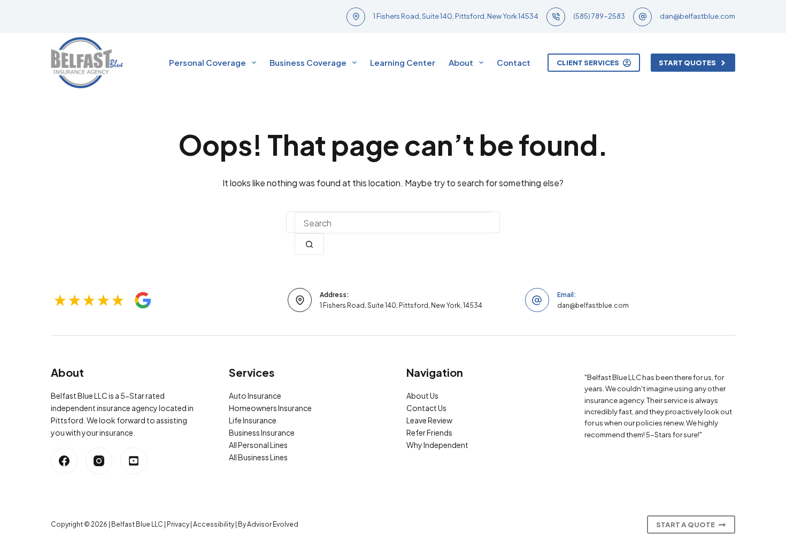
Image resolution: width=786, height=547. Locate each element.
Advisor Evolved (272, 524)
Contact (513, 62)
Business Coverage (307, 62)
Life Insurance (252, 420)
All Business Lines (258, 457)
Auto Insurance (255, 395)
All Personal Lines (258, 445)
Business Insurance (262, 432)
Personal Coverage (207, 62)
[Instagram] (99, 460)
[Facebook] (64, 460)
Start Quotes (687, 62)
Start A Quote (685, 524)
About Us (422, 395)
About (461, 62)
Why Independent (437, 445)
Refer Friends (429, 432)
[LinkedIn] (133, 460)
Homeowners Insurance (270, 408)
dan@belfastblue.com (697, 16)
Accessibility (213, 524)
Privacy (178, 524)
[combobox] (393, 222)
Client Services (588, 62)
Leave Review (429, 420)
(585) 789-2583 (599, 16)
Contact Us (426, 408)
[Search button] (309, 244)
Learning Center (402, 62)
